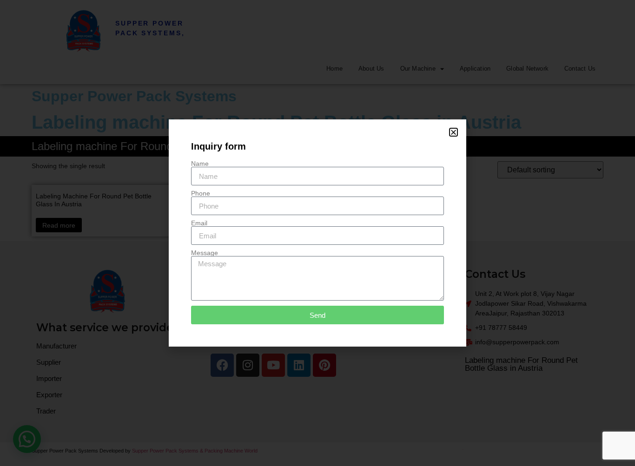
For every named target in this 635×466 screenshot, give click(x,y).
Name (200, 163)
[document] (317, 233)
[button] (453, 132)
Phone (200, 193)
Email (199, 223)
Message (204, 252)
